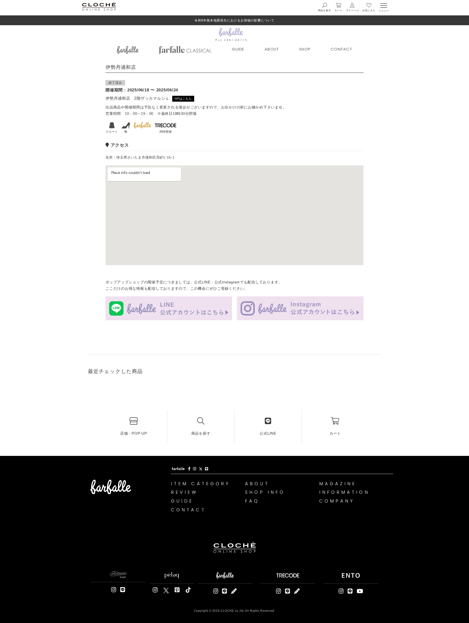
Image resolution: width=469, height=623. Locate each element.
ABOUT (272, 49)
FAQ (252, 501)
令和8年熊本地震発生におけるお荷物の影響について (234, 20)
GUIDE (238, 49)
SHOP (304, 49)
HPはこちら (183, 98)
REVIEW (184, 492)
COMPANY (337, 501)
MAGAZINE (338, 484)
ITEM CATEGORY (200, 484)
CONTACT (341, 49)
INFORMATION (344, 492)
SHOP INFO (265, 492)
